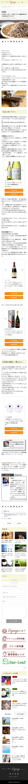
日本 (13, 514)
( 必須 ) (5, 592)
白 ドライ (19, 514)
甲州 (15, 514)
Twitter (10, 773)
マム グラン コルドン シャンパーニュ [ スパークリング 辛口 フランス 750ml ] (14, 333)
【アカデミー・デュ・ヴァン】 (14, 454)
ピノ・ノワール (16, 513)
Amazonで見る (14, 190)
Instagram (15, 773)
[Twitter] (4, 485)
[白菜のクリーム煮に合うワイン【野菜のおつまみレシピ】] (8, 523)
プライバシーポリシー (13, 776)
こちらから (6, 470)
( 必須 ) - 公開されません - (9, 596)
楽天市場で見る (14, 194)
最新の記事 (18, 475)
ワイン (4, 11)
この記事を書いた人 (8, 475)
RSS (17, 773)
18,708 (9, 518)
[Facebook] (6, 485)
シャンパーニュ (9, 513)
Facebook (12, 773)
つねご (8, 511)
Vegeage (10, 782)
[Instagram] (8, 485)
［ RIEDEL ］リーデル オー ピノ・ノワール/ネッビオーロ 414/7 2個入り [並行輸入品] (14, 421)
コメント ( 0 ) (14, 579)
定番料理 (10, 514)
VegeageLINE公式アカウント (10, 463)
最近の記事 (7, 714)
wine (5, 513)
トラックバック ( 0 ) (14, 582)
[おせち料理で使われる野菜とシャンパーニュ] (20, 523)
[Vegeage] (11, 2)
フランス (22, 513)
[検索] (22, 2)
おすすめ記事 (20, 714)
